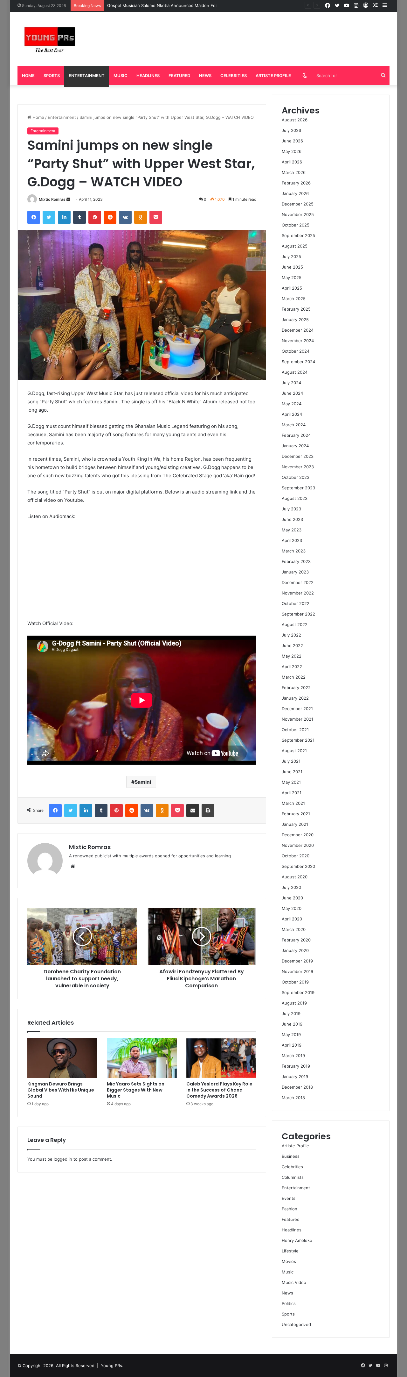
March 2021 (293, 803)
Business (291, 1156)
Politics (289, 1303)
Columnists (293, 1177)
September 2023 (298, 487)
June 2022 (292, 645)
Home (28, 75)
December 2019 (297, 960)
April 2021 (291, 792)
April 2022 (292, 666)
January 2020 (295, 950)
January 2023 (295, 571)
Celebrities (233, 75)
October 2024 (295, 351)
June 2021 (292, 771)
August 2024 (294, 372)
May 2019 (291, 1034)
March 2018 (293, 1097)
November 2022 (298, 592)
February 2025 (296, 309)
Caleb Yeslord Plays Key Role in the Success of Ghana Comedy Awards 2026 (219, 1090)
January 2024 (295, 445)
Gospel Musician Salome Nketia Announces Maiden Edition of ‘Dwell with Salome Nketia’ (195, 5)
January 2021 (295, 824)
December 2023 (298, 456)
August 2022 (294, 624)
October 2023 (295, 477)
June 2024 (292, 393)
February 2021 (296, 813)
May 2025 (291, 277)
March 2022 (294, 677)
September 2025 (298, 235)
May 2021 (291, 782)
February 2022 (296, 687)
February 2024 (296, 435)
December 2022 (298, 582)
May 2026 (291, 151)
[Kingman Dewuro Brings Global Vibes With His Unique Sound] (62, 1058)
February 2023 (296, 561)
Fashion (289, 1208)
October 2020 (295, 855)
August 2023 (294, 498)
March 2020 (294, 929)
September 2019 (298, 992)
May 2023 (291, 529)
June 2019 (292, 1024)
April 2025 (292, 288)
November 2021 (297, 719)
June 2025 (292, 267)
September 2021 (298, 740)
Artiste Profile (273, 75)
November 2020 (298, 845)
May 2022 (291, 656)
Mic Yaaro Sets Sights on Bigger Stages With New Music (135, 1090)
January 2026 (295, 193)
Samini (143, 782)
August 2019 (294, 1003)
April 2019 (291, 1045)
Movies (289, 1261)
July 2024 (291, 382)
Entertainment (87, 75)
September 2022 (298, 613)
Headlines (148, 75)
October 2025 (295, 224)
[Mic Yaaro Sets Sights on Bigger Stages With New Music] (142, 1058)
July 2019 (291, 1013)
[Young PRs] (49, 39)
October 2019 (295, 981)
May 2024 (291, 403)
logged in (63, 1159)
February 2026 (296, 182)
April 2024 (292, 414)
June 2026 (292, 140)
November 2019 (297, 971)
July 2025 (291, 256)
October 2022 (295, 603)
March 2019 (293, 1055)
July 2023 (291, 508)
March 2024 (294, 424)
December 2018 (297, 1087)
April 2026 (292, 161)
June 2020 (292, 897)
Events (288, 1198)
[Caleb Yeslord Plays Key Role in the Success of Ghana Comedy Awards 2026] (221, 1058)
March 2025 (294, 298)
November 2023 (298, 466)
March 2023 (294, 550)
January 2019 (295, 1076)
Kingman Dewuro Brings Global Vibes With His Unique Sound (60, 1090)
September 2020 (298, 866)
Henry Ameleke (297, 1240)
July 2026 (291, 130)
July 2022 (291, 635)
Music (121, 75)
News (205, 75)
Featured (179, 75)
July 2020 (291, 887)
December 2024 (298, 330)
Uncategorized (296, 1324)
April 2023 (292, 540)
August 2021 (294, 750)
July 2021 (291, 761)
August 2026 (294, 119)
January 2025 (295, 319)
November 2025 (298, 214)
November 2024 (298, 340)
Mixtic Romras (52, 199)
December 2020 (298, 834)
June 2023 (292, 519)
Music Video (294, 1282)
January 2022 (295, 698)
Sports (52, 75)
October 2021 (295, 729)
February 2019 (296, 1066)
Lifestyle (290, 1250)
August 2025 (294, 246)
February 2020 (296, 939)
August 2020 (294, 876)
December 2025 (298, 203)
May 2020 (291, 908)
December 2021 (297, 708)
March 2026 (294, 172)
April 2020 (292, 918)
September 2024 (298, 361)
